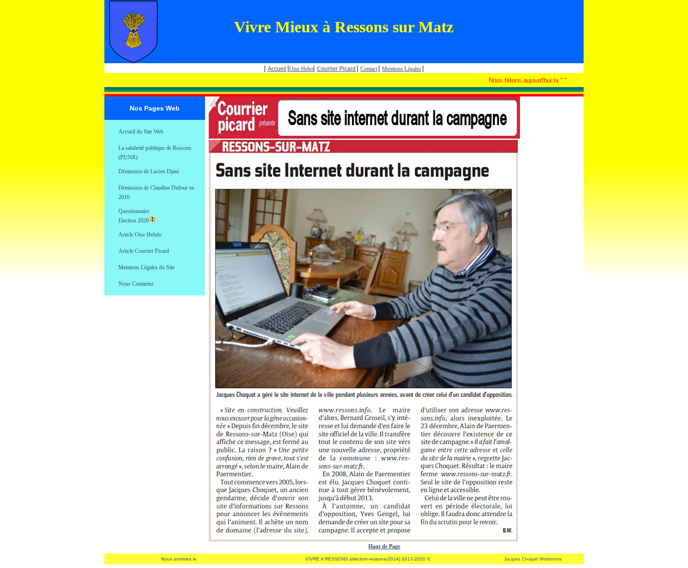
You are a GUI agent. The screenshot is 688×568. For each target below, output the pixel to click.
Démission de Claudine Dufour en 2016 (156, 188)
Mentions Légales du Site (146, 267)
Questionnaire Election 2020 (133, 212)
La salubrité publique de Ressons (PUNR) (154, 149)
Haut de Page (384, 546)
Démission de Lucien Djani (148, 171)
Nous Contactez (136, 283)
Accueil (277, 69)
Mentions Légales (401, 69)
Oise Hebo (301, 69)
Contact (368, 69)
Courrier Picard (336, 69)
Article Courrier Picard (143, 251)
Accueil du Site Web (140, 131)
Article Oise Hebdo (139, 234)
